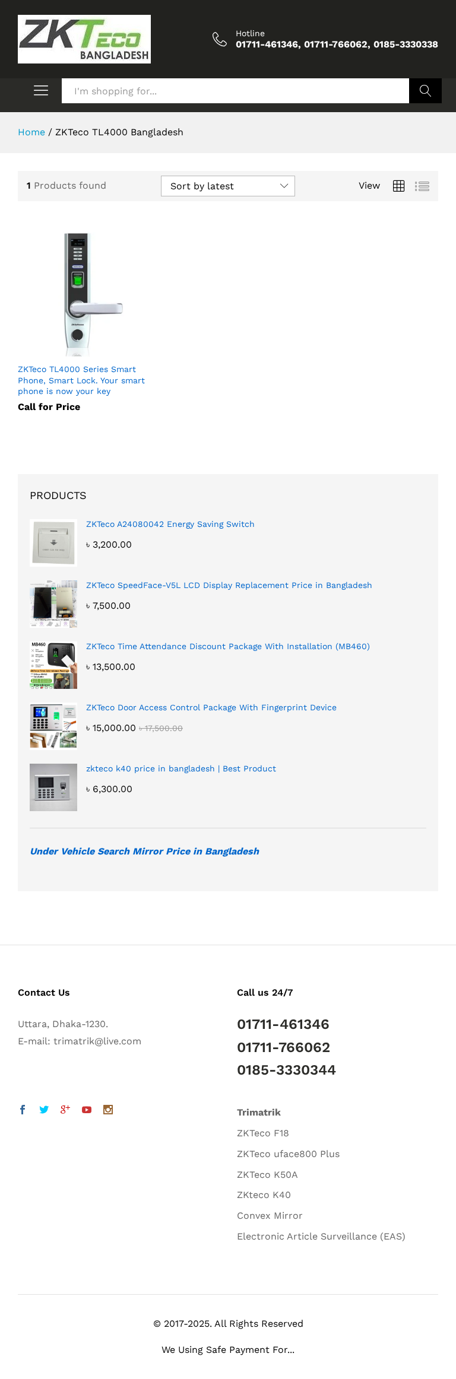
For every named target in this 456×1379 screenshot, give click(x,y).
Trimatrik (259, 1112)
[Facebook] (22, 1111)
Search (425, 90)
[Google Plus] (65, 1111)
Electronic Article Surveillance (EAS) (321, 1236)
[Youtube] (86, 1111)
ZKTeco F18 (263, 1133)
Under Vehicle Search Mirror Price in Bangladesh (144, 851)
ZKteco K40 (264, 1194)
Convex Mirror (270, 1215)
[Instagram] (108, 1111)
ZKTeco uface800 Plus (288, 1153)
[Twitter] (44, 1111)
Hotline (250, 33)
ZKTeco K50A (267, 1174)
